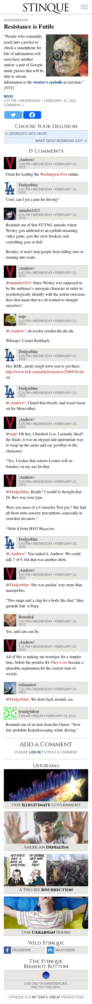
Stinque (27, 4)
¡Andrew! (18, 330)
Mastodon (65, 950)
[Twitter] (13, 115)
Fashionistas (16, 20)
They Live (59, 662)
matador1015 (20, 282)
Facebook (22, 950)
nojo (8, 96)
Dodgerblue (19, 491)
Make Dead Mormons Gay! (59, 141)
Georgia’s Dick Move (28, 134)
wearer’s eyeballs (47, 82)
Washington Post (53, 174)
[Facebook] (32, 115)
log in (35, 752)
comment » (14, 105)
